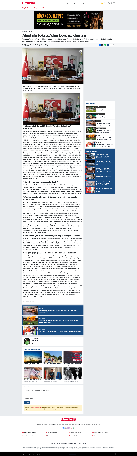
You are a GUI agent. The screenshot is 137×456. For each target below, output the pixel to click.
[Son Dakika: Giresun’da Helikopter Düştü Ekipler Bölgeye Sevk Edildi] (73, 357)
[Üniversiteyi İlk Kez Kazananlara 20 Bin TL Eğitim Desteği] (33, 373)
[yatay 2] (68, 19)
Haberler (24, 31)
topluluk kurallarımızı (36, 407)
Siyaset (84, 3)
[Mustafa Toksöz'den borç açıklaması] (52, 66)
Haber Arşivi (97, 435)
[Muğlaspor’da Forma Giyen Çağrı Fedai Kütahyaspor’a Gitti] (53, 373)
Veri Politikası (72, 454)
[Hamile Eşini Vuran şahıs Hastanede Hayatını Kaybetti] (73, 373)
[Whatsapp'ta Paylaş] (105, 45)
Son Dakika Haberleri (75, 435)
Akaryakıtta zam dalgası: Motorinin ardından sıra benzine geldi (104, 145)
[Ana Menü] (113, 3)
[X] (66, 428)
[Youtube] (71, 428)
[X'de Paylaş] (102, 45)
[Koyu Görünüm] (111, 3)
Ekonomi (99, 121)
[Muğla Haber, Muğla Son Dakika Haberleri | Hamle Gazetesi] (28, 3)
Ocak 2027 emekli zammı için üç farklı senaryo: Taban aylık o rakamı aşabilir (103, 124)
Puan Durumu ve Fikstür (29, 435)
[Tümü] (112, 103)
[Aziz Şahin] (27, 341)
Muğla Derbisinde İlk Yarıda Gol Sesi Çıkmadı (103, 131)
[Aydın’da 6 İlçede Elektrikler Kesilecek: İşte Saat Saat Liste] (33, 357)
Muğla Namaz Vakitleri (76, 432)
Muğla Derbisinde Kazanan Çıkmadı (103, 110)
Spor (98, 135)
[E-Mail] (33, 343)
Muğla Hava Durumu (52, 432)
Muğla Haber (76, 3)
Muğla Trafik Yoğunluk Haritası (101, 432)
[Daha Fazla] (108, 45)
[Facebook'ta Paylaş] (100, 45)
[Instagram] (68, 428)
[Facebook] (63, 428)
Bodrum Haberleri (101, 106)
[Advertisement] (99, 74)
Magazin (67, 3)
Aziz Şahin (35, 340)
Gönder (27, 402)
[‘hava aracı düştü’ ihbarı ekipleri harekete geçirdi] (53, 357)
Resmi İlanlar (59, 3)
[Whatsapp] (73, 428)
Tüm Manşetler (50, 435)
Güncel (44, 3)
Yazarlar (50, 3)
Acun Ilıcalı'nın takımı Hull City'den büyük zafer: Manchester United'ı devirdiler (104, 138)
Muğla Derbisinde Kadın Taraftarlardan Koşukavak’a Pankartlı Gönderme (104, 117)
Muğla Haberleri (100, 114)
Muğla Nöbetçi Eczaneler (30, 432)
